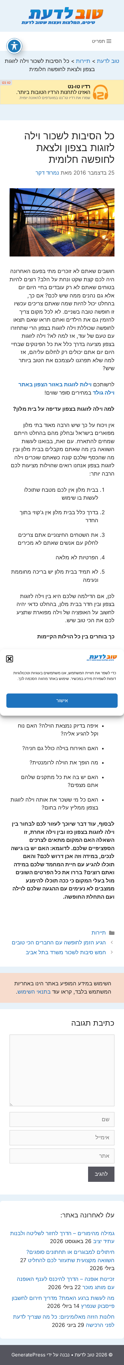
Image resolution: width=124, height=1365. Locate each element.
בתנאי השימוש (34, 992)
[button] (9, 659)
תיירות (99, 932)
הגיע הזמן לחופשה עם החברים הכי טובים (59, 942)
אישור (62, 700)
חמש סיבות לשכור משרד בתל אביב (66, 952)
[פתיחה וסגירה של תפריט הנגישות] (14, 46)
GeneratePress (28, 1355)
